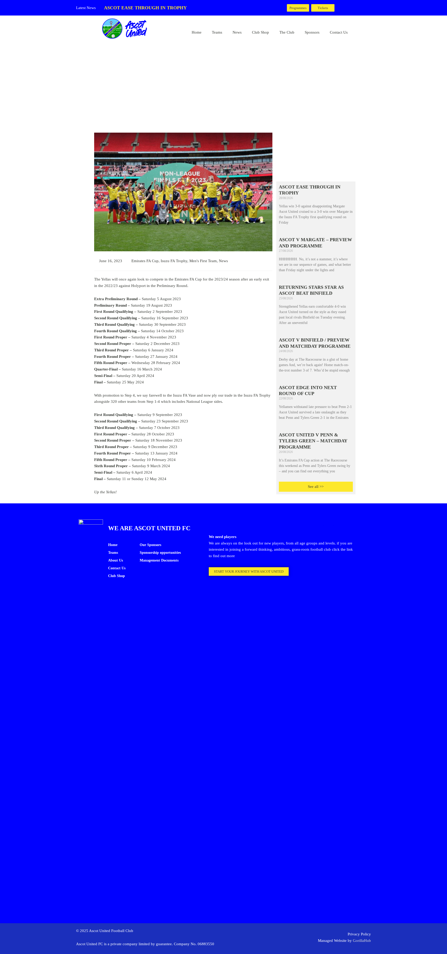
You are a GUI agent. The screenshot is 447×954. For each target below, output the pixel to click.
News (237, 32)
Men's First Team (203, 261)
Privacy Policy (359, 934)
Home (197, 32)
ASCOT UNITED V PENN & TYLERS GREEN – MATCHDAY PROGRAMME (313, 441)
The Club (286, 32)
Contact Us (339, 32)
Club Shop (260, 32)
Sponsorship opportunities (160, 553)
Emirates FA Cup (145, 261)
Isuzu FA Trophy (174, 261)
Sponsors (312, 32)
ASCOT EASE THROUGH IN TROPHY (145, 7)
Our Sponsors (150, 545)
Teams (217, 32)
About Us (115, 560)
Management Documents (159, 560)
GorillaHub (362, 940)
